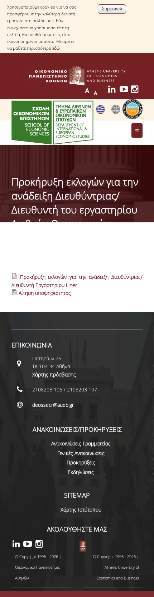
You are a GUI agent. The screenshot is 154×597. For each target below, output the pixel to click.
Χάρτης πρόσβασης (54, 374)
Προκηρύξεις (81, 462)
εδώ (56, 48)
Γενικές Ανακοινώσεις (81, 453)
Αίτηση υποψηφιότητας (45, 293)
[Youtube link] (125, 90)
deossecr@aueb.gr (53, 404)
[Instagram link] (137, 90)
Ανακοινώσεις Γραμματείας (81, 443)
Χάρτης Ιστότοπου (81, 509)
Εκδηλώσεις (81, 472)
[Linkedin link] (114, 90)
